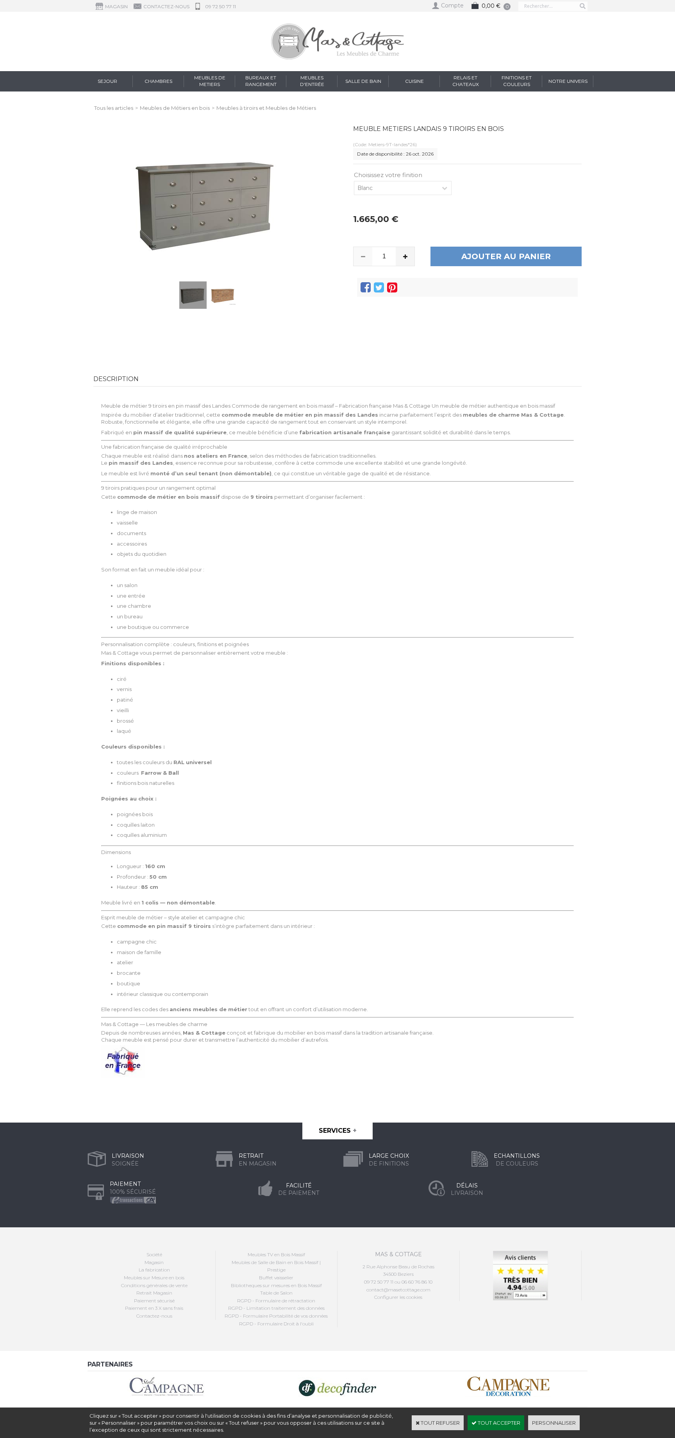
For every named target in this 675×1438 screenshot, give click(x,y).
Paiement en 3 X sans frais (154, 1308)
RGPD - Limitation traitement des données (276, 1308)
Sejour (107, 81)
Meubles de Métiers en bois (175, 108)
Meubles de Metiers (209, 81)
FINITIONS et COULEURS (517, 81)
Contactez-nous (154, 1316)
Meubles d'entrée (312, 81)
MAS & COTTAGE (398, 1254)
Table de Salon (276, 1293)
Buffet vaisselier (276, 1277)
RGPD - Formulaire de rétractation (276, 1301)
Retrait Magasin (154, 1293)
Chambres (158, 81)
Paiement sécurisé (154, 1301)
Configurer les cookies (398, 1297)
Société (154, 1254)
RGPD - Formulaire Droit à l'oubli (276, 1324)
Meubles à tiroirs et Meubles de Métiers (266, 108)
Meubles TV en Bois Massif (276, 1254)
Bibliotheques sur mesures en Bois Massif (276, 1285)
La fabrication (154, 1270)
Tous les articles (113, 108)
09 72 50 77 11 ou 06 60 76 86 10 (398, 1282)
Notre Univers (568, 81)
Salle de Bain (363, 81)
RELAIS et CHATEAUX (465, 81)
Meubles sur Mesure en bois (154, 1277)
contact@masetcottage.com (398, 1290)
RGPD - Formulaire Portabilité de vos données (276, 1316)
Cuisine (414, 81)
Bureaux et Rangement (261, 81)
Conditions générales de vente (154, 1285)
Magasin (154, 1262)
